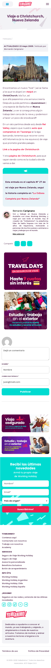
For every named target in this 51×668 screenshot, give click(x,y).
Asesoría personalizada (13, 562)
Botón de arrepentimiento (14, 568)
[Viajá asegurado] (25, 423)
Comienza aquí (9, 537)
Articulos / (8, 39)
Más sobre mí (18, 234)
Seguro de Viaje (9, 559)
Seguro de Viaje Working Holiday (17, 555)
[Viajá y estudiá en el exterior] (25, 445)
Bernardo (24, 211)
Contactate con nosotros (14, 541)
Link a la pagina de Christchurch (21, 149)
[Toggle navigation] (47, 4)
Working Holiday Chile (12, 583)
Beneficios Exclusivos (12, 565)
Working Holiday (10, 577)
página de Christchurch (22, 156)
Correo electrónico (10, 376)
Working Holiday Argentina (14, 580)
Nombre (5, 364)
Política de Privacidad (38, 651)
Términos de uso (10, 651)
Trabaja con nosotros (12, 544)
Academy (6, 547)
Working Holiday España (13, 586)
